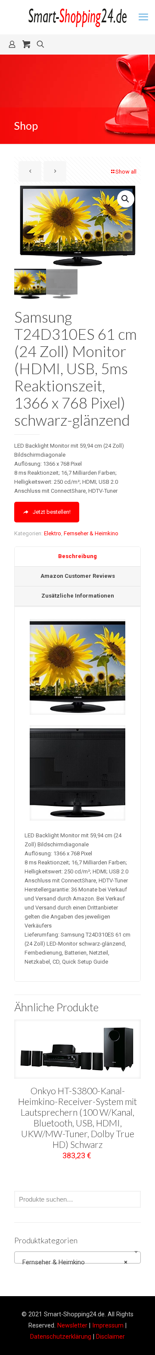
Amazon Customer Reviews (77, 576)
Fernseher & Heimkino (91, 533)
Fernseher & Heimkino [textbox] (74, 1262)
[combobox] (77, 1257)
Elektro (52, 533)
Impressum (108, 1325)
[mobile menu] (143, 17)
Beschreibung (77, 556)
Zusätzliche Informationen (77, 595)
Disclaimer (110, 1336)
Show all (125, 171)
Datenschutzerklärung (60, 1336)
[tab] (77, 557)
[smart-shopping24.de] (77, 17)
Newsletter (72, 1325)
